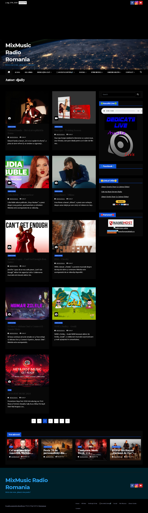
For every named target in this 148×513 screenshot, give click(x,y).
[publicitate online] (121, 228)
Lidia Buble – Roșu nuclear (20, 194)
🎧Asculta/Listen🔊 (65, 72)
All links (29, 72)
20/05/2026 (84, 457)
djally (24, 137)
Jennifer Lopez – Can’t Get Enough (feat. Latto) (27, 260)
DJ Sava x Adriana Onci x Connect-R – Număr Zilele (26, 328)
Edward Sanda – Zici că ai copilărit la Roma (25, 132)
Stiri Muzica (96, 72)
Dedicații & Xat (43, 72)
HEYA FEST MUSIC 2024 (19, 393)
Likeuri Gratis (114, 72)
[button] (141, 72)
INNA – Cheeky (61, 259)
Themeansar (42, 506)
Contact (130, 72)
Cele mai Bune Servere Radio (111, 191)
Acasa (17, 72)
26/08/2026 (15, 457)
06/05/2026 (118, 457)
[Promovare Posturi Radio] (112, 231)
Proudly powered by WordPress (15, 506)
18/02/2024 (14, 398)
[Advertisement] (74, 23)
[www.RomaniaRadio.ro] (126, 231)
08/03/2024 (14, 137)
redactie (26, 457)
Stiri (9, 390)
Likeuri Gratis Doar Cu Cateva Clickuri (115, 196)
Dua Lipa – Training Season (67, 130)
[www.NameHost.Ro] (120, 223)
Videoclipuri (11, 127)
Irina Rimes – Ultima (64, 194)
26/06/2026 (50, 457)
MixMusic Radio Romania (18, 52)
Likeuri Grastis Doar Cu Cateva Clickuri (115, 186)
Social (82, 72)
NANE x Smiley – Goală (65, 326)
